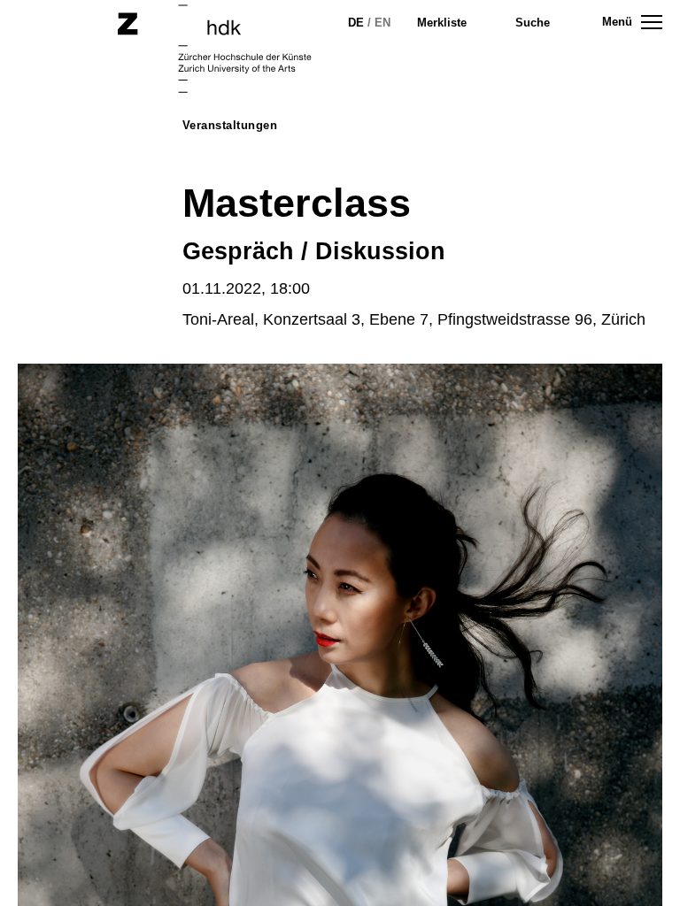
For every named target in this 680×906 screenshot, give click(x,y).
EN (382, 22)
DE (356, 22)
